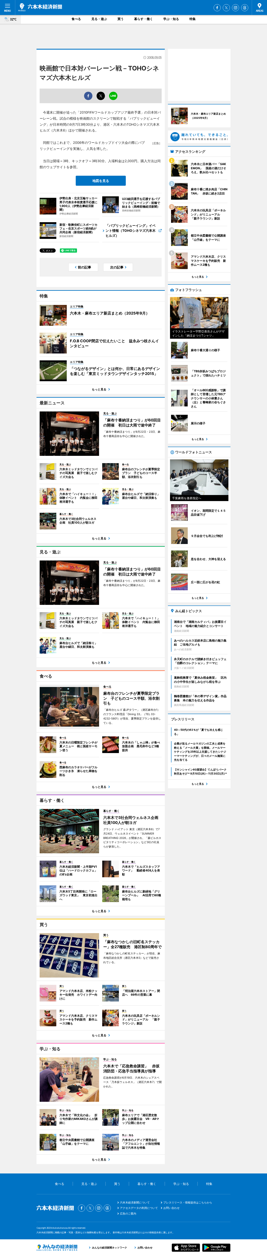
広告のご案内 (128, 1213)
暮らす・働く (143, 19)
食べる (76, 19)
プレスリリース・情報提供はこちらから (187, 1202)
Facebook (217, 7)
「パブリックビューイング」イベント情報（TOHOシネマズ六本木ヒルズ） (131, 230)
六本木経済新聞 (40, 7)
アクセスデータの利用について (139, 1208)
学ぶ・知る (171, 19)
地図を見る (100, 181)
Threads (244, 7)
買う (120, 19)
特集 (192, 19)
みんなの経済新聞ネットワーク (57, 1248)
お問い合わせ (171, 1208)
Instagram (235, 7)
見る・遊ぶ (99, 19)
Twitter (226, 7)
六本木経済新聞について (135, 1202)
